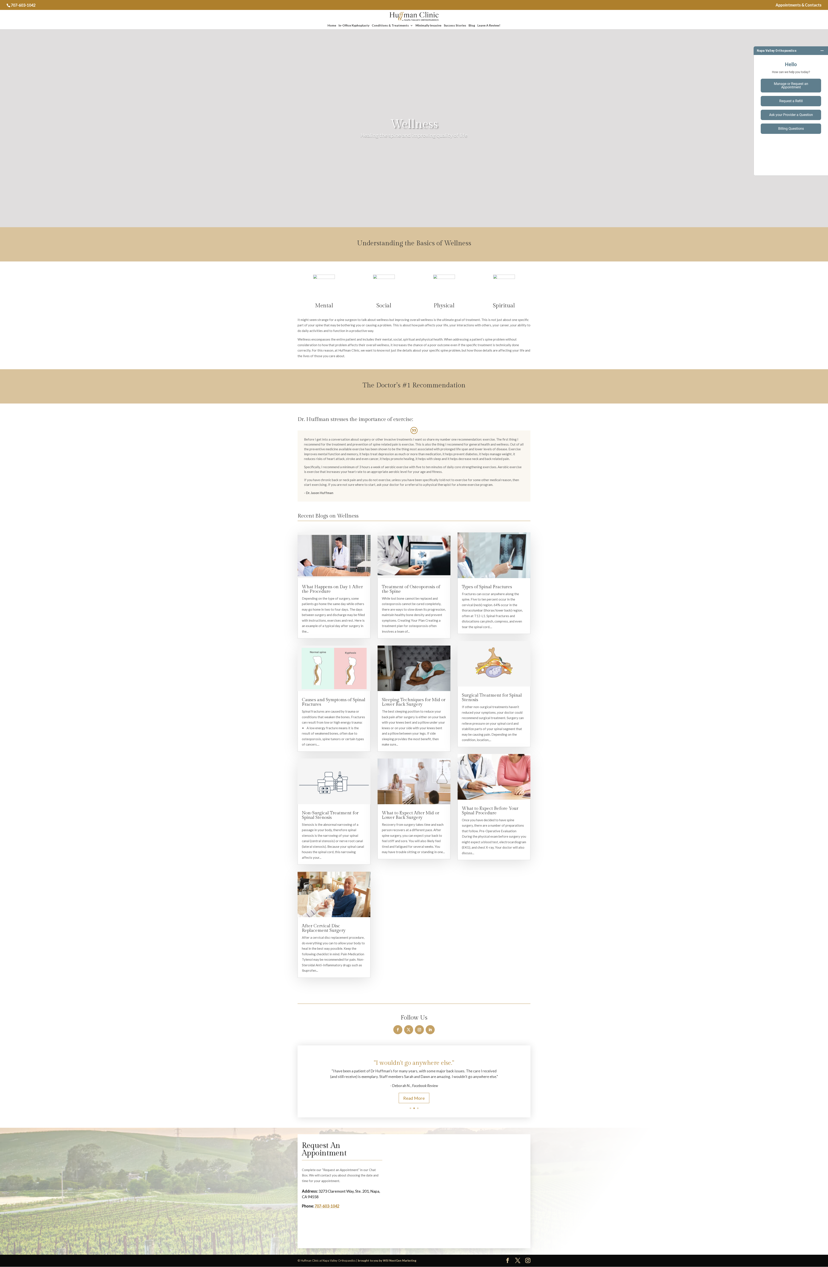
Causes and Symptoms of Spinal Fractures (333, 702)
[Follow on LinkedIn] (430, 1029)
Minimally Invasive (428, 25)
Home (332, 25)
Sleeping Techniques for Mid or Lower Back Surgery (413, 702)
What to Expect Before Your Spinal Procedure (490, 811)
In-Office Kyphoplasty (354, 25)
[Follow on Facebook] (397, 1029)
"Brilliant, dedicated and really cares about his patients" (414, 1065)
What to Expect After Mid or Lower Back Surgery (410, 815)
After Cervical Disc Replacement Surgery (323, 928)
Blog (472, 25)
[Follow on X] (408, 1029)
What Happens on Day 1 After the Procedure (332, 589)
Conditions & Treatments (390, 25)
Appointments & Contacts (799, 5)
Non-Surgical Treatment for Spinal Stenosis (330, 815)
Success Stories (455, 25)
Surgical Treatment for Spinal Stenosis (492, 697)
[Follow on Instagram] (419, 1029)
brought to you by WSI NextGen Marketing (387, 1260)
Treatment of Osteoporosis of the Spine (411, 589)
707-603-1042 (23, 5)
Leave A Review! (488, 25)
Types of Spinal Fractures (487, 587)
